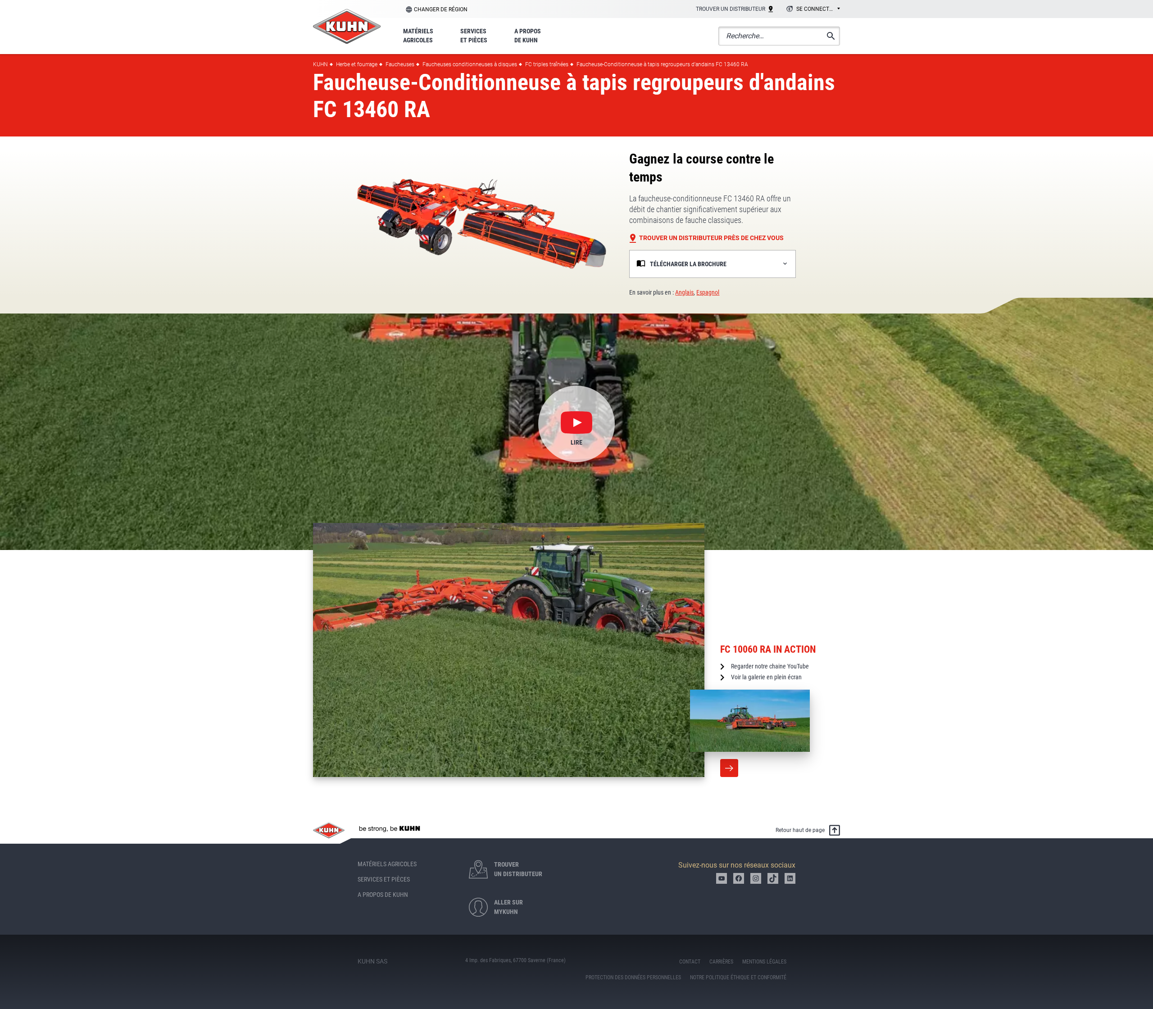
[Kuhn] (347, 26)
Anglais (684, 292)
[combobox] (812, 9)
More (729, 768)
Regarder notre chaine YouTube (770, 666)
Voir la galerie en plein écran (766, 677)
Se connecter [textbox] (815, 9)
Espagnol (707, 292)
